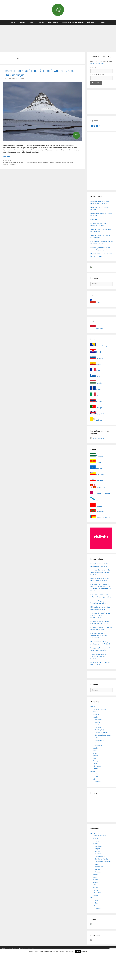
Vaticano (96, 769)
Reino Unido (97, 766)
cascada (21, 162)
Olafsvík (45, 162)
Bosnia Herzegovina (99, 709)
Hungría (95, 753)
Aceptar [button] (78, 951)
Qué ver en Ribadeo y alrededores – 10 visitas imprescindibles (98, 636)
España (32, 22)
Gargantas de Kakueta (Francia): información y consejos (98, 656)
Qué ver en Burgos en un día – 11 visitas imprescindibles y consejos (100, 572)
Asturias (97, 725)
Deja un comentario (10, 164)
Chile (96, 776)
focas (35, 162)
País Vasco (98, 745)
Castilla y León (100, 730)
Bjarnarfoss (14, 162)
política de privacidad (97, 63)
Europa (22, 22)
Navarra (41, 22)
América (95, 774)
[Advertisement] (58, 37)
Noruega (95, 761)
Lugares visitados (52, 22)
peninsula (51, 162)
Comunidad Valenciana (103, 735)
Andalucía (98, 719)
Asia (94, 779)
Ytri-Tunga (70, 162)
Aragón (97, 722)
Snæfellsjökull (62, 162)
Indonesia (98, 781)
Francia (95, 748)
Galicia (97, 738)
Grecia (95, 750)
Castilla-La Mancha (101, 732)
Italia (94, 758)
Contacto (102, 22)
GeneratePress (31, 949)
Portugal (95, 763)
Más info (84, 951)
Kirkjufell (40, 162)
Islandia (7, 161)
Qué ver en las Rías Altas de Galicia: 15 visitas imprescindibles (100, 615)
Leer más (6, 156)
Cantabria (98, 727)
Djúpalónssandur (28, 162)
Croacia (95, 712)
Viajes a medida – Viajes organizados (72, 22)
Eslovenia (96, 714)
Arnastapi (8, 162)
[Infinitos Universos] (58, 10)
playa (56, 162)
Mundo (13, 22)
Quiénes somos (91, 22)
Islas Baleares (99, 740)
